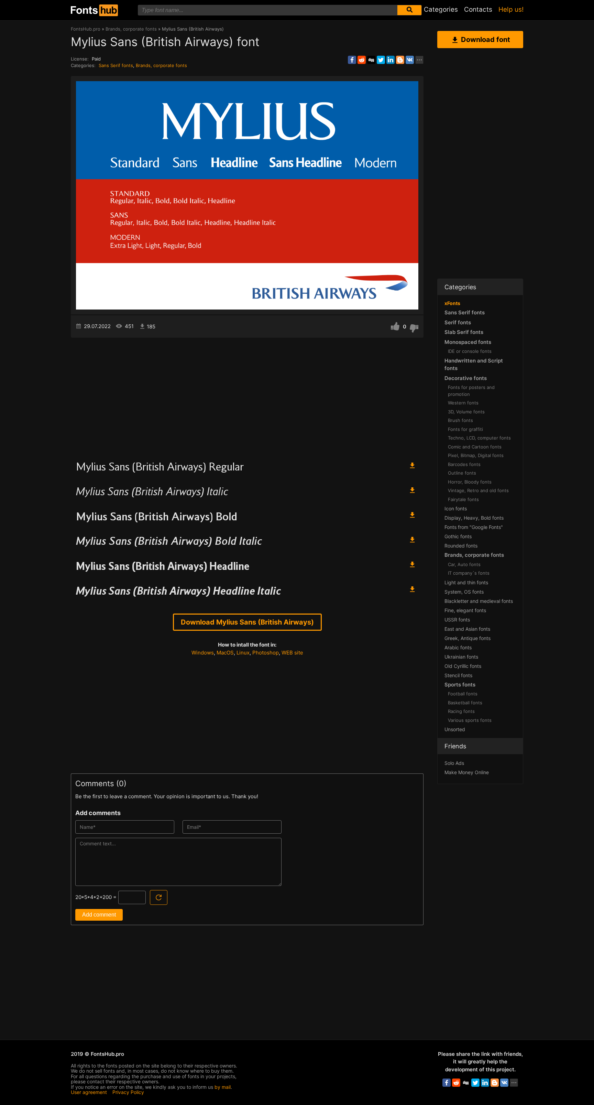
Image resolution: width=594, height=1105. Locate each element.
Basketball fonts (465, 702)
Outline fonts (462, 473)
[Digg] (371, 60)
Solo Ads (454, 763)
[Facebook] (352, 60)
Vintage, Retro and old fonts (478, 490)
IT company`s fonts (469, 573)
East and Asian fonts (467, 629)
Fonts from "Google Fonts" (473, 527)
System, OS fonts (464, 592)
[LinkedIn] (390, 60)
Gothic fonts (458, 536)
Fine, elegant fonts (465, 610)
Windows (202, 652)
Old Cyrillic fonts (462, 666)
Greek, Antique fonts (467, 638)
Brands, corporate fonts (161, 65)
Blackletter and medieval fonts (478, 601)
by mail (222, 1087)
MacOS (225, 652)
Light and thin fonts (466, 582)
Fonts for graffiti (465, 429)
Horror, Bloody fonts (470, 482)
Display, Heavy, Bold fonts (474, 518)
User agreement (89, 1092)
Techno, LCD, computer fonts (479, 438)
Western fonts (463, 402)
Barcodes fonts (464, 464)
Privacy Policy (128, 1092)
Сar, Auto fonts (464, 564)
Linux (243, 652)
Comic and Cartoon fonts (475, 446)
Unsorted (454, 729)
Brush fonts (460, 420)
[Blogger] (400, 60)
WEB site (292, 652)
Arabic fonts (458, 647)
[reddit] (362, 60)
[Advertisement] (247, 396)
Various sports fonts (470, 720)
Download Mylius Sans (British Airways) (247, 622)
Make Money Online (466, 772)
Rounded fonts (460, 546)
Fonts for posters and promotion (471, 390)
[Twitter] (381, 60)
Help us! (511, 9)
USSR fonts (457, 619)
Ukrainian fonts (461, 657)
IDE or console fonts (470, 351)
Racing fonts (461, 711)
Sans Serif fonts (116, 65)
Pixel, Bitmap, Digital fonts (476, 455)
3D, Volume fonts (466, 411)
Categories (441, 9)
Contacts (478, 9)
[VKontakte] (410, 60)
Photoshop (265, 652)
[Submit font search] (409, 10)
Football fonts (462, 693)
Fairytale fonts (463, 499)
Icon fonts (455, 508)
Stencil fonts (458, 675)
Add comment (99, 915)
